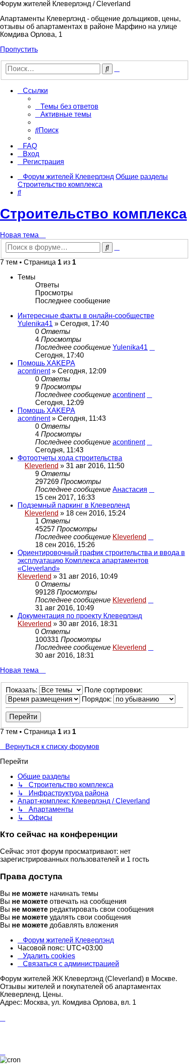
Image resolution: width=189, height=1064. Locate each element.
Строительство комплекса (93, 214)
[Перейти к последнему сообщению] (152, 347)
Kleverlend (41, 465)
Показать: (22, 690)
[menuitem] (66, 106)
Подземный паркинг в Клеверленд (74, 505)
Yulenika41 (35, 323)
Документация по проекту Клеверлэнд (80, 616)
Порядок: (97, 699)
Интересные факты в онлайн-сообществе (86, 315)
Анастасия (130, 489)
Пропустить (19, 49)
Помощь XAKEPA (46, 363)
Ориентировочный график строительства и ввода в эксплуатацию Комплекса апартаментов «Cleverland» (101, 560)
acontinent (34, 371)
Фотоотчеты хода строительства (70, 458)
